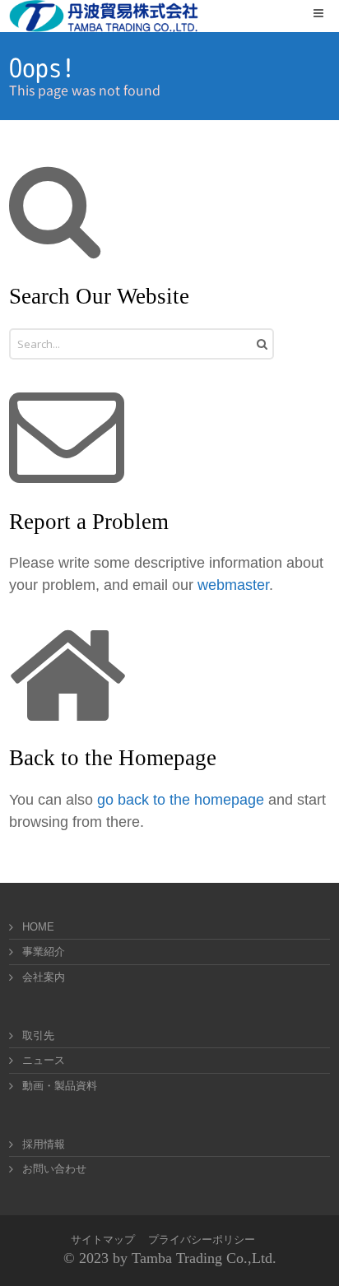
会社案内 (43, 977)
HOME (38, 927)
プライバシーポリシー (201, 1239)
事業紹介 (43, 951)
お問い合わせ (54, 1169)
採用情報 (43, 1144)
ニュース (43, 1060)
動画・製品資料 (59, 1085)
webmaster (233, 585)
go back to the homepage (180, 800)
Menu (329, 13)
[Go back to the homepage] (103, 16)
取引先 (38, 1035)
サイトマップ (103, 1239)
